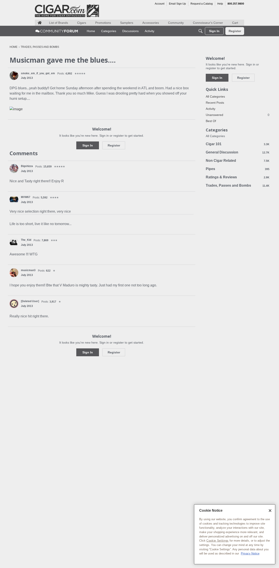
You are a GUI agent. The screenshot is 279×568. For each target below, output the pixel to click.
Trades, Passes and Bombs (237, 185)
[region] (235, 534)
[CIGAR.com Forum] (56, 31)
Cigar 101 (237, 144)
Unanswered (237, 115)
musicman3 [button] (28, 270)
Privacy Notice (250, 553)
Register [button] (114, 145)
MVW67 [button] (25, 197)
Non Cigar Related (237, 160)
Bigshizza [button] (27, 166)
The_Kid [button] (26, 239)
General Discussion (237, 152)
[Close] (270, 510)
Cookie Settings (217, 540)
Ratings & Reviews (237, 177)
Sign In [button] (87, 145)
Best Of (211, 121)
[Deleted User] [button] (30, 301)
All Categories (215, 96)
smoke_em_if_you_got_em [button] (38, 73)
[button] (14, 75)
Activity (210, 108)
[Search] (200, 31)
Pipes (237, 169)
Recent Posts (215, 102)
